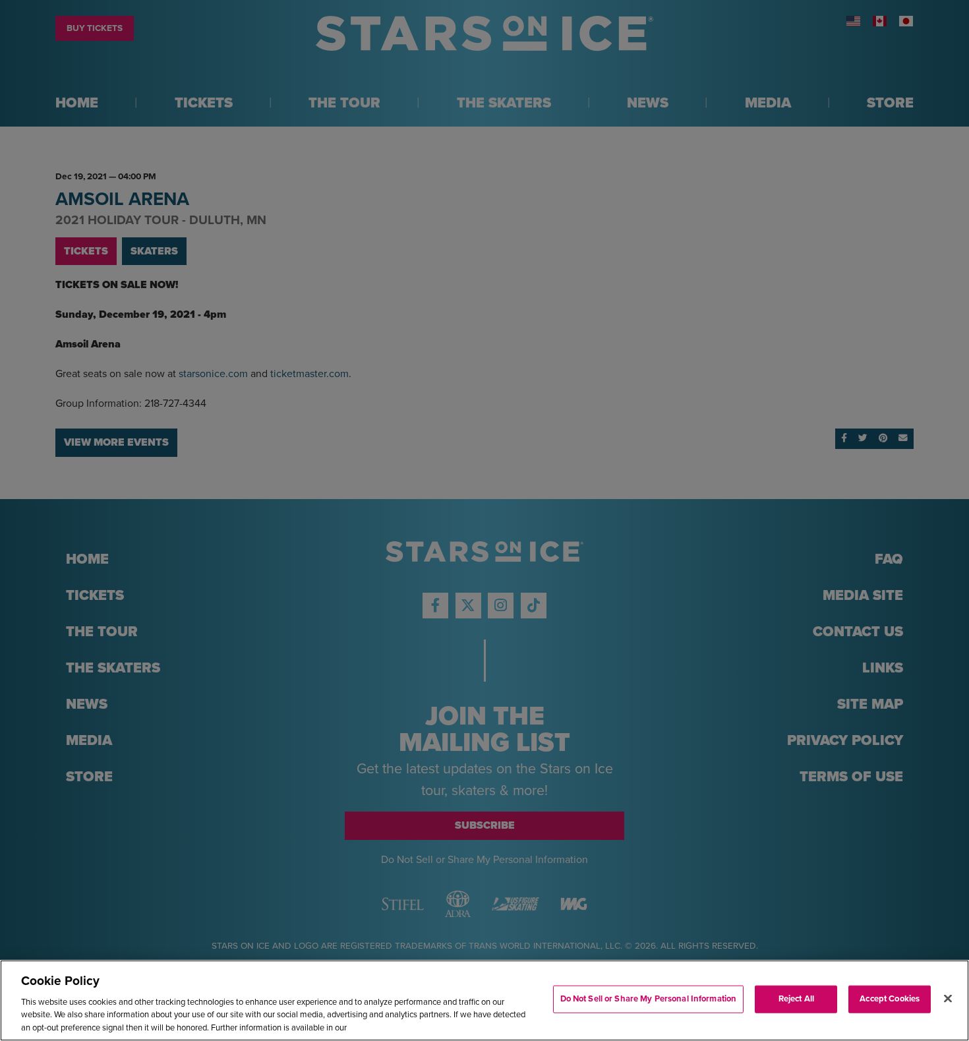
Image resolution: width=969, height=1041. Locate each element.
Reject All (796, 999)
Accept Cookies (890, 999)
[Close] (947, 998)
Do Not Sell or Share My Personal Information (648, 999)
